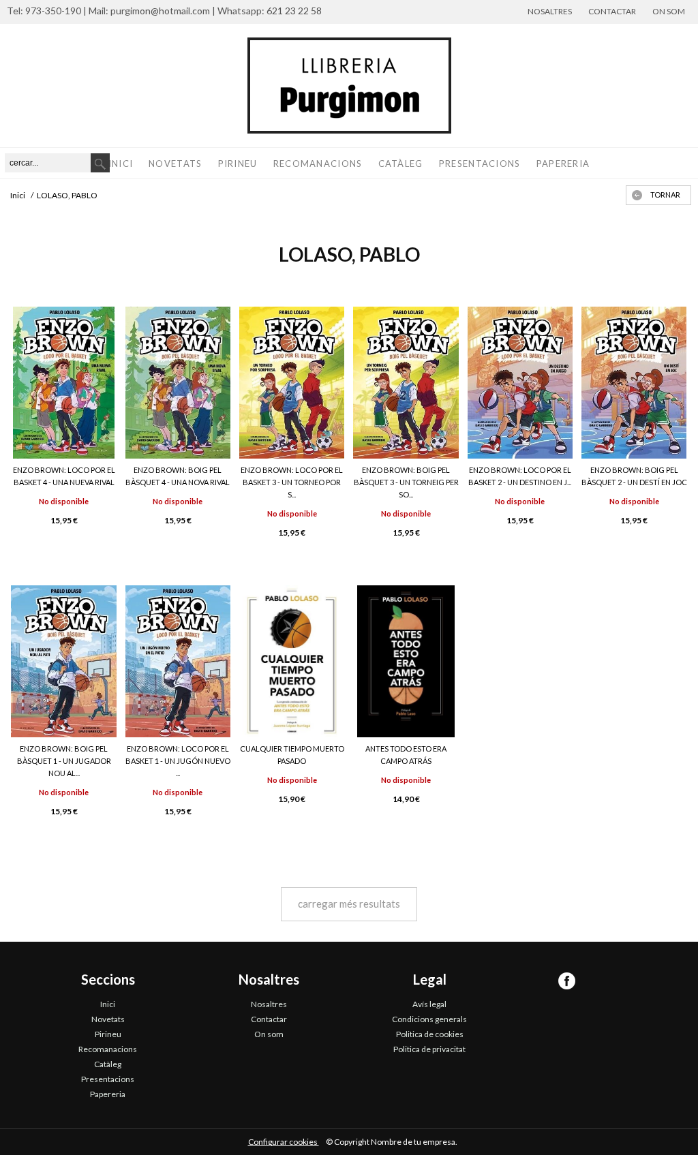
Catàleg (400, 163)
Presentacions (480, 163)
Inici (121, 163)
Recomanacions (318, 163)
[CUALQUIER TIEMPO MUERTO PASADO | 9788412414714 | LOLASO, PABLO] (292, 661)
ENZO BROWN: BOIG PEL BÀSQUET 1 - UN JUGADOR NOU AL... (64, 760)
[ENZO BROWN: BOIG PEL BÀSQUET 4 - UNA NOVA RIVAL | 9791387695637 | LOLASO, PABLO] (177, 383)
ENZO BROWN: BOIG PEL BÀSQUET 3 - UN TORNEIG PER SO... (406, 482)
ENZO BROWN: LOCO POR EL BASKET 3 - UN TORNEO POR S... (292, 482)
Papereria (563, 163)
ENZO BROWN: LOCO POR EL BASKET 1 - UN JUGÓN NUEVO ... (177, 760)
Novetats (175, 163)
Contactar (612, 11)
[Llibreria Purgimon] (349, 85)
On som (668, 11)
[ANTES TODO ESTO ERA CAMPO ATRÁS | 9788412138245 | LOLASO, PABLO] (406, 661)
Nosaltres (550, 11)
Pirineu (238, 163)
